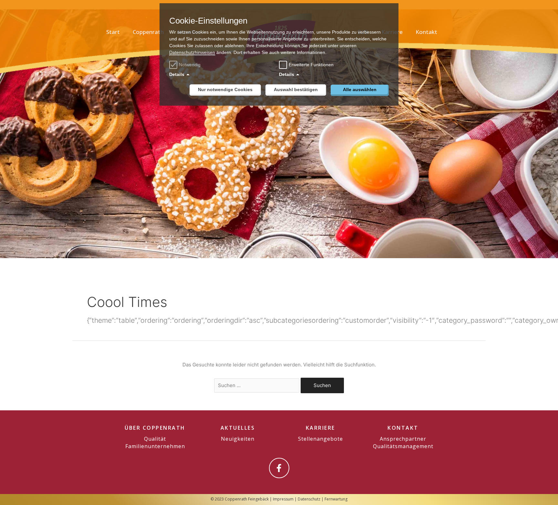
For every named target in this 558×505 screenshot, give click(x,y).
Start (113, 32)
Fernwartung (336, 499)
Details (176, 74)
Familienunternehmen (155, 446)
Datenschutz (309, 499)
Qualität (155, 438)
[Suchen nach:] (257, 385)
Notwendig (190, 64)
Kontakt (426, 32)
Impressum (283, 499)
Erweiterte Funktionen (311, 64)
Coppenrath (148, 32)
